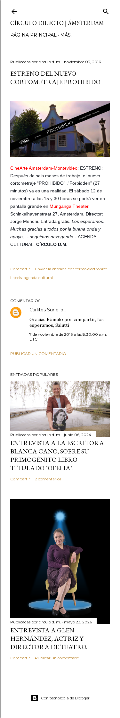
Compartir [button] (20, 268)
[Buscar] (106, 10)
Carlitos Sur (41, 310)
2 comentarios (48, 479)
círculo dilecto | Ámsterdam (57, 23)
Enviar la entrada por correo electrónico (71, 268)
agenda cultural (38, 277)
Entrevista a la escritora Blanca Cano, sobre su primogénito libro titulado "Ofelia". (57, 455)
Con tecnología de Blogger (65, 698)
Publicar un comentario (38, 353)
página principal (33, 35)
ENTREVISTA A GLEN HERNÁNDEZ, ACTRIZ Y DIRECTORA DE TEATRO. (48, 638)
